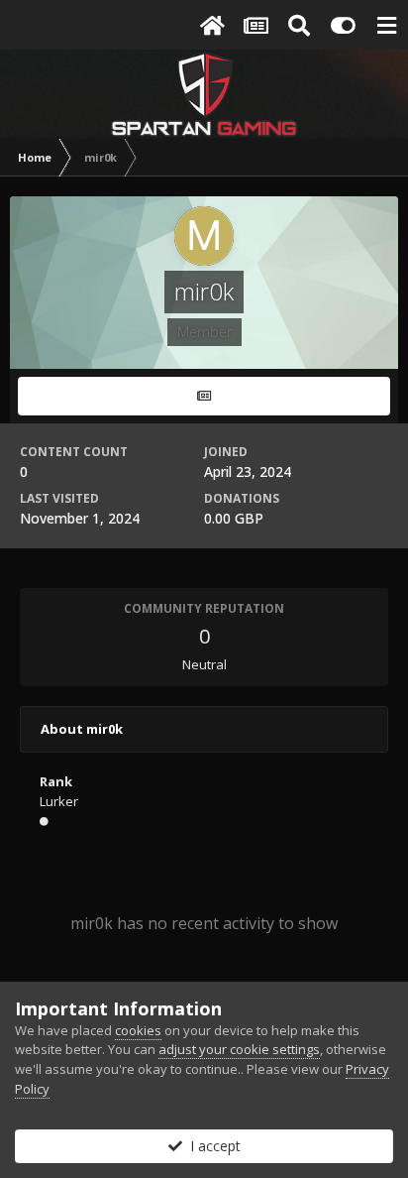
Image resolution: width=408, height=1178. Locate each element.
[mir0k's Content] (204, 396)
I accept (211, 1145)
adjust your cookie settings (239, 1049)
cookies (138, 1030)
